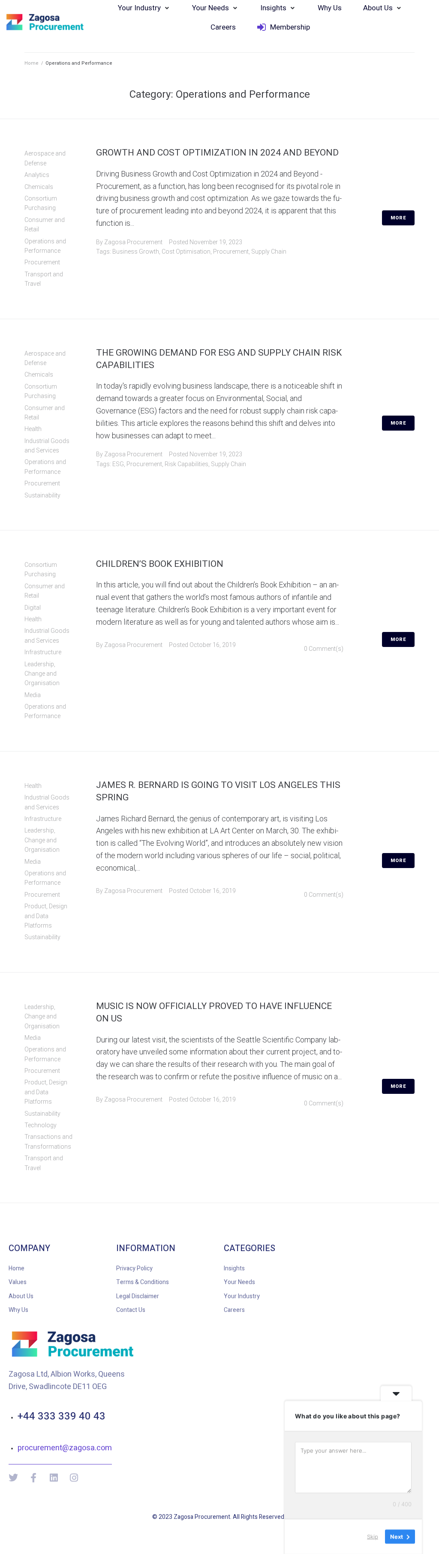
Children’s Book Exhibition (159, 564)
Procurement (42, 262)
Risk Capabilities (186, 464)
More (398, 218)
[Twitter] (13, 1477)
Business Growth (135, 251)
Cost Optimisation (186, 251)
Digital (32, 607)
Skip (372, 1536)
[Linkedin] (53, 1477)
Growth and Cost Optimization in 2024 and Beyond (217, 152)
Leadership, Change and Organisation (42, 674)
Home (31, 63)
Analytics (36, 174)
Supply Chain (268, 251)
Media (32, 695)
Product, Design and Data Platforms (45, 916)
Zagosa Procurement (133, 242)
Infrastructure (42, 652)
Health (33, 428)
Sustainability (42, 495)
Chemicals (38, 186)
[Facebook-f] (33, 1477)
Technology (40, 1125)
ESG (118, 464)
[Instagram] (73, 1477)
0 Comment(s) (323, 648)
